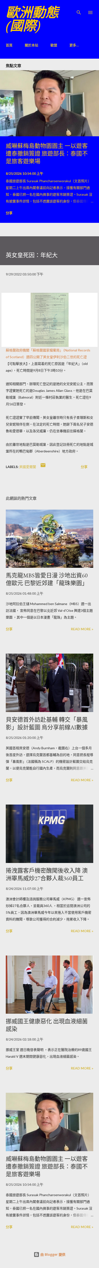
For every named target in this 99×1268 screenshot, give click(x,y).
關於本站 (31, 45)
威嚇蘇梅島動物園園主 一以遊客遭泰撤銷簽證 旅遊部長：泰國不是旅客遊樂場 (47, 153)
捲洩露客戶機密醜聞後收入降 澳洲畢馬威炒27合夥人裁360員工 (47, 874)
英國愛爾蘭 (27, 467)
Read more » (82, 629)
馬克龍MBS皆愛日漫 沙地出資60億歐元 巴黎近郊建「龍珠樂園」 (47, 579)
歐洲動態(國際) (32, 19)
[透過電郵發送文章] (43, 467)
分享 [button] (9, 213)
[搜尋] (79, 9)
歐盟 (53, 45)
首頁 (9, 45)
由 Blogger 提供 (52, 1254)
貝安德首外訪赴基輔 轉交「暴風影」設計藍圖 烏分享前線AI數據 (47, 723)
